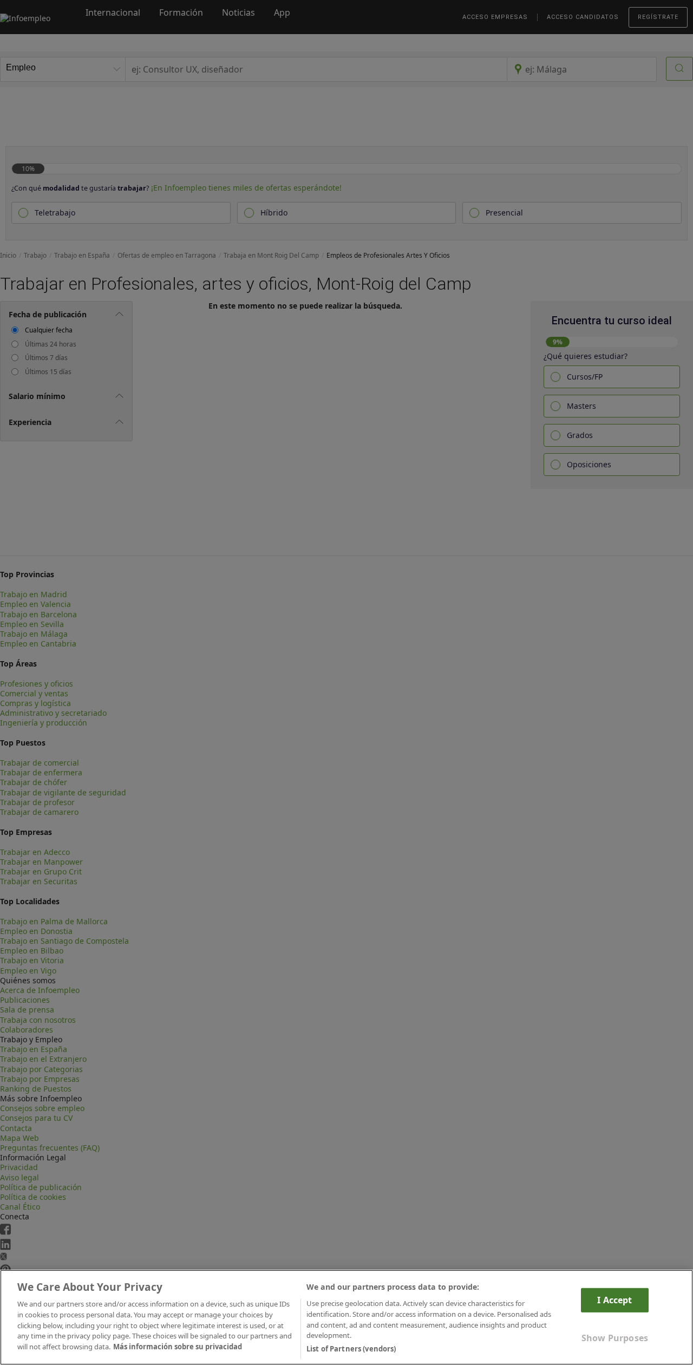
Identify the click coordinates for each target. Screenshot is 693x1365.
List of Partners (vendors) (351, 1348)
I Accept (614, 1300)
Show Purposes (614, 1338)
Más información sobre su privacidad (177, 1346)
